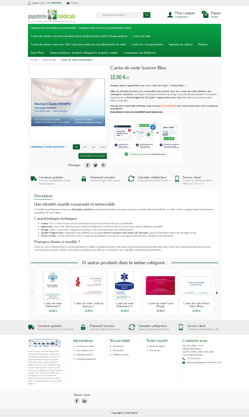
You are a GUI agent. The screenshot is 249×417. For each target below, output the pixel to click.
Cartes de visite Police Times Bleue (196, 305)
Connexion (181, 17)
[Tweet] (95, 165)
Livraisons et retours (85, 346)
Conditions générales (86, 358)
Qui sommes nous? (85, 350)
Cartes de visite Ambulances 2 (124, 305)
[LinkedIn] (84, 401)
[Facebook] (77, 401)
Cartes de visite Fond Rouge (160, 305)
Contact (74, 2)
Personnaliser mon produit (92, 155)
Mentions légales (157, 346)
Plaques (203, 44)
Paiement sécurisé (84, 354)
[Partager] (87, 165)
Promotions (118, 346)
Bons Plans (37, 52)
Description (43, 196)
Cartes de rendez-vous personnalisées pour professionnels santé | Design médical (79, 36)
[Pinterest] (103, 165)
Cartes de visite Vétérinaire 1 (53, 305)
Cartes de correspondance (147, 44)
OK (146, 14)
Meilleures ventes (121, 354)
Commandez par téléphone (139, 52)
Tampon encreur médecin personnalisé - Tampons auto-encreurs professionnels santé (81, 27)
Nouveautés (118, 350)
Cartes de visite (141, 36)
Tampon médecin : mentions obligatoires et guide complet (84, 52)
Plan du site (155, 350)
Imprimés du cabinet (180, 44)
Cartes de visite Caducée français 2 (88, 305)
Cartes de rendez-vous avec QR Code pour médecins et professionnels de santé (78, 44)
